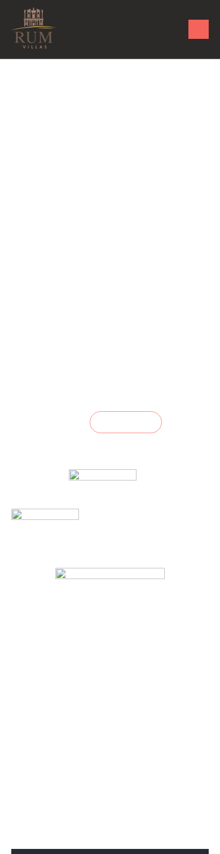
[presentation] (18, 639)
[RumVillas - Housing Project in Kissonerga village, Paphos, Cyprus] (33, 27)
